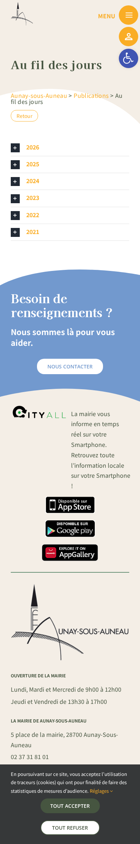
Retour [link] (24, 115)
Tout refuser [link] (70, 827)
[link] (128, 58)
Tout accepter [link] (70, 805)
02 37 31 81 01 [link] (30, 756)
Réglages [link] (100, 790)
